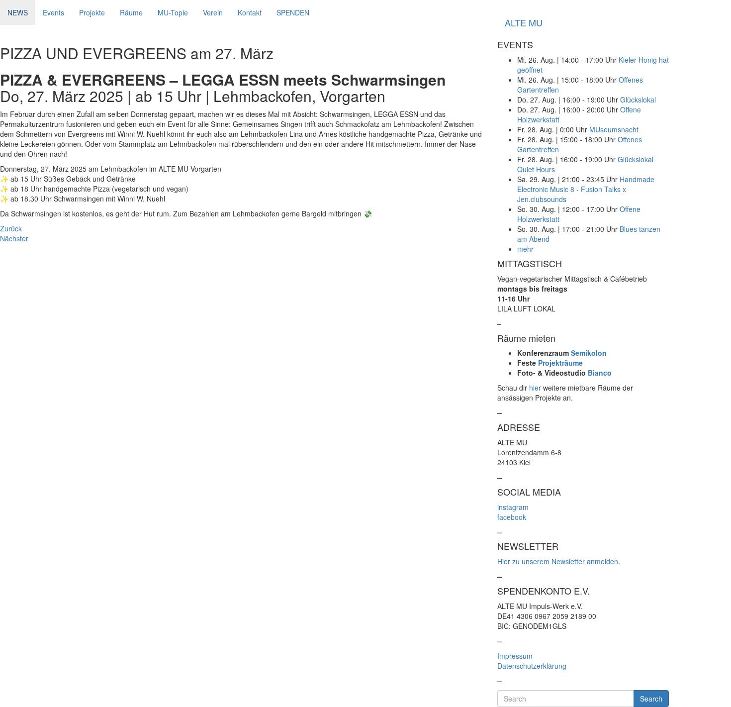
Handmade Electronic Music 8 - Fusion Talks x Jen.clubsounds (585, 189)
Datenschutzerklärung (531, 666)
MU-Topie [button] (173, 12)
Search (651, 699)
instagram (513, 507)
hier (535, 388)
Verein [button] (213, 12)
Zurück (11, 228)
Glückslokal (638, 99)
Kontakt (250, 12)
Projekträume (560, 363)
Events (53, 12)
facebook (511, 517)
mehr (525, 249)
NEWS (17, 12)
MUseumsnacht (614, 129)
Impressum (515, 656)
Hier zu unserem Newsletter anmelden (557, 561)
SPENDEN (292, 12)
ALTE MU (524, 22)
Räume (131, 12)
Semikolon (589, 353)
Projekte (92, 12)
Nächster (14, 238)
